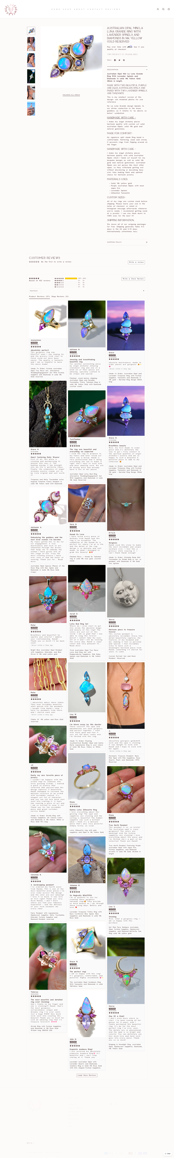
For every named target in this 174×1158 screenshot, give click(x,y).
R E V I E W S (113, 9)
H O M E (55, 9)
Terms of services (75, 1108)
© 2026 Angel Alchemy (35, 1152)
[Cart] (169, 9)
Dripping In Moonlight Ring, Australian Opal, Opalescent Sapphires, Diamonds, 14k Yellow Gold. (125, 1046)
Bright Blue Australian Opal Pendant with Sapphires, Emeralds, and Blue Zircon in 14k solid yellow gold (46, 652)
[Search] (163, 9)
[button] (59, 278)
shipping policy (74, 1112)
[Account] (158, 9)
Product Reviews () (39, 296)
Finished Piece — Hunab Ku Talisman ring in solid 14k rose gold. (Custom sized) (85, 559)
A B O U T (79, 9)
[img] (39, 278)
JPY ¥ (29, 1143)
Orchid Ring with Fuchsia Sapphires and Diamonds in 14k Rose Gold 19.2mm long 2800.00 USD (46, 1028)
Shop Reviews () (60, 296)
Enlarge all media (71, 95)
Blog (70, 1126)
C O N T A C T (95, 9)
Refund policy (73, 1115)
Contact (71, 1104)
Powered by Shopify (53, 1152)
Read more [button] (75, 646)
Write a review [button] (136, 262)
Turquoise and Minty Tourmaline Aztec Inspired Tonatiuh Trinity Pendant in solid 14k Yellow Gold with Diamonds (47, 481)
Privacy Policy (73, 1119)
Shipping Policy (114, 242)
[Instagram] (117, 1105)
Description (112, 70)
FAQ (69, 1122)
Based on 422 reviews (39, 281)
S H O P (67, 9)
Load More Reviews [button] (87, 1075)
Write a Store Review (133, 279)
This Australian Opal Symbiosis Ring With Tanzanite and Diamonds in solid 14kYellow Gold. (86, 984)
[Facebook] (112, 1105)
